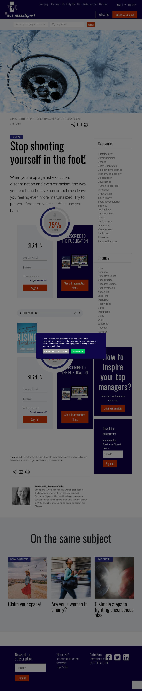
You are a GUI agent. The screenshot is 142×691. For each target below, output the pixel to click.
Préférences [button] (49, 351)
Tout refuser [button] (63, 351)
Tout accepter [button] (77, 351)
